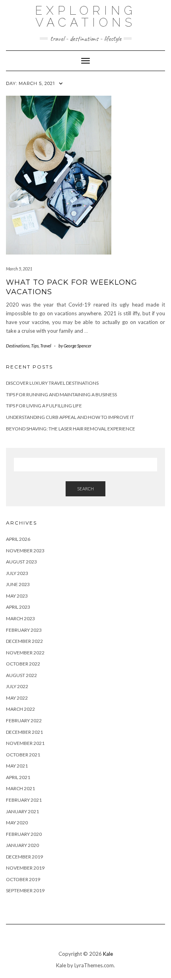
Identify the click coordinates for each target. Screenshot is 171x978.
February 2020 (24, 834)
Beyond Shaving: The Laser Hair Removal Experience (70, 429)
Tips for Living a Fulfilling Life (44, 406)
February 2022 (24, 720)
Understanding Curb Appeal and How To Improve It (70, 417)
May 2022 (17, 698)
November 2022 (25, 653)
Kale (108, 954)
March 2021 (20, 788)
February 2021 (24, 800)
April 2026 (18, 539)
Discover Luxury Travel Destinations (52, 383)
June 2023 (18, 584)
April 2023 (18, 607)
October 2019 (23, 879)
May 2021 (17, 766)
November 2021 (25, 743)
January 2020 (22, 845)
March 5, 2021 (19, 268)
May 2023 (17, 596)
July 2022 (17, 686)
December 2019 (24, 857)
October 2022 (23, 664)
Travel (45, 345)
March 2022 (20, 709)
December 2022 (24, 641)
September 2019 (25, 890)
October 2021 (23, 755)
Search (85, 488)
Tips (35, 345)
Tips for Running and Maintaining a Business (61, 394)
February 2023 (24, 630)
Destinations (17, 345)
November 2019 (25, 868)
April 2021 (18, 777)
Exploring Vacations (85, 16)
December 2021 (24, 732)
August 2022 (21, 675)
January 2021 (22, 811)
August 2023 (21, 562)
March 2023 (20, 618)
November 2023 (25, 551)
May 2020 (17, 823)
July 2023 (17, 573)
